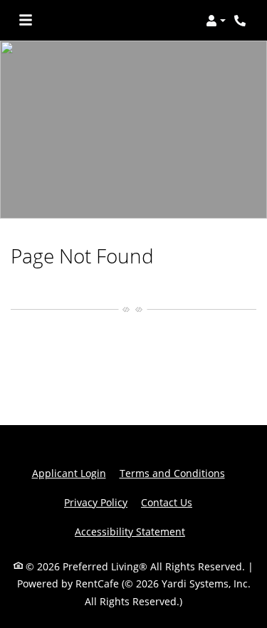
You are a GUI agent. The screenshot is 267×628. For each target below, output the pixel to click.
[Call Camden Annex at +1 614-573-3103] (241, 20)
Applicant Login (69, 473)
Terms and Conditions (172, 473)
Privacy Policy (95, 502)
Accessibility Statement (130, 531)
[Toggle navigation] (25, 20)
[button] (215, 20)
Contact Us (166, 502)
